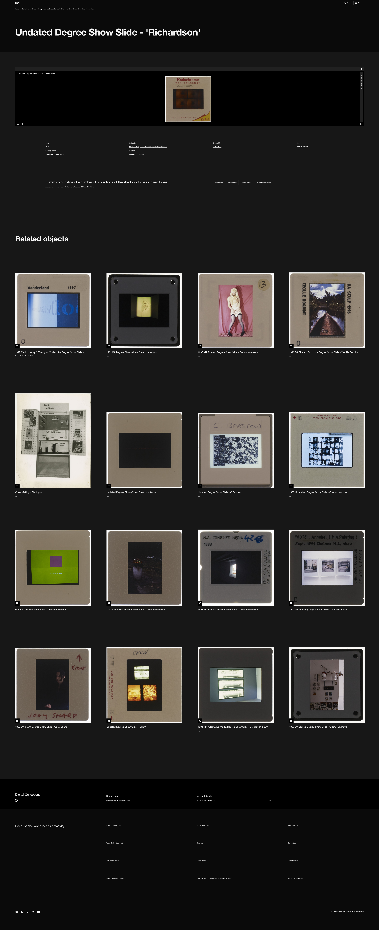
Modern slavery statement (115, 878)
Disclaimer (201, 861)
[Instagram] (16, 800)
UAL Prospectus (112, 861)
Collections (25, 9)
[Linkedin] (33, 912)
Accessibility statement (114, 843)
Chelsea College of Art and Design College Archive (48, 9)
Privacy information (113, 825)
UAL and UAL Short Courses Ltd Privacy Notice (214, 878)
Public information (203, 825)
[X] (27, 912)
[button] (348, 3)
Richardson (217, 147)
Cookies (200, 843)
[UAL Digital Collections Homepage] (18, 3)
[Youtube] (38, 912)
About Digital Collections (206, 800)
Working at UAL (293, 825)
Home (17, 9)
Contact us (292, 843)
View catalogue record (54, 154)
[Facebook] (22, 912)
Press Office (292, 861)
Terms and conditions (295, 878)
